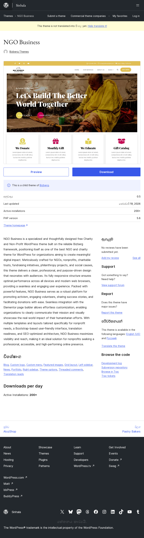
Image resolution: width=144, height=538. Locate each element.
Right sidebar (30, 369)
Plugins (43, 460)
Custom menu (34, 364)
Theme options (48, 369)
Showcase (45, 447)
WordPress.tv (84, 466)
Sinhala (16, 512)
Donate (115, 460)
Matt (8, 483)
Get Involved (117, 447)
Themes (8, 15)
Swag (114, 466)
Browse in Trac (110, 371)
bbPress (11, 490)
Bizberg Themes (19, 51)
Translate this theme (113, 345)
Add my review (110, 257)
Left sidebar (86, 364)
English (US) (133, 333)
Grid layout (70, 364)
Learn (77, 447)
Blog (6, 364)
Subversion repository (114, 367)
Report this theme (112, 312)
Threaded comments (71, 369)
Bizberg (44, 185)
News (7, 369)
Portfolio (16, 369)
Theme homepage (14, 225)
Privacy (8, 466)
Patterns (44, 466)
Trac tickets (108, 375)
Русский (111, 338)
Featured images (53, 364)
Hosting (9, 460)
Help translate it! (97, 25)
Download (106, 172)
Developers (81, 460)
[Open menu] (138, 5)
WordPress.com (15, 477)
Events (113, 453)
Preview (36, 172)
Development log (112, 363)
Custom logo (17, 364)
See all (136, 257)
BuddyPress (13, 496)
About (7, 447)
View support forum (113, 285)
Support (79, 453)
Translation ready (14, 374)
